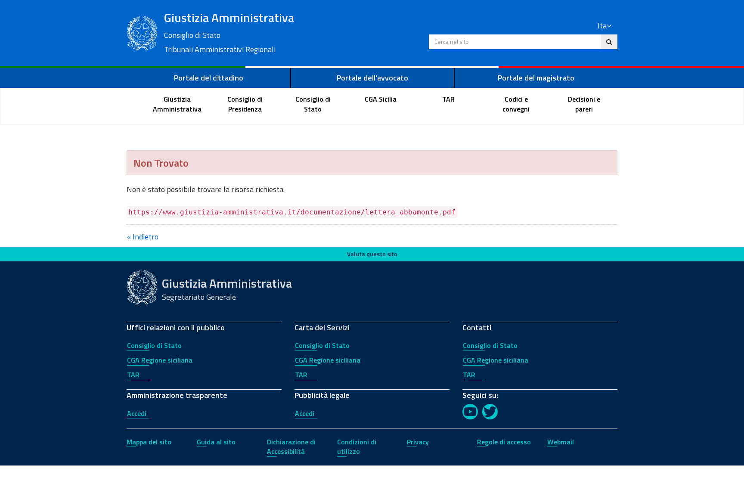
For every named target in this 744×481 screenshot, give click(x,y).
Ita (602, 25)
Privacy (418, 442)
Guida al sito (216, 442)
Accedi (136, 413)
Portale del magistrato (536, 78)
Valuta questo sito (372, 253)
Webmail (560, 442)
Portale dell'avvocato (372, 78)
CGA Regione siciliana (159, 360)
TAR (133, 374)
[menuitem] (177, 104)
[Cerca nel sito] (609, 41)
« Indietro (142, 236)
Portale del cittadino (208, 78)
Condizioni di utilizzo (356, 447)
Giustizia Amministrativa (229, 31)
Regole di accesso (504, 442)
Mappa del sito (149, 442)
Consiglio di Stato (154, 345)
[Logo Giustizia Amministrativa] (142, 32)
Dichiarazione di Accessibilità (291, 447)
